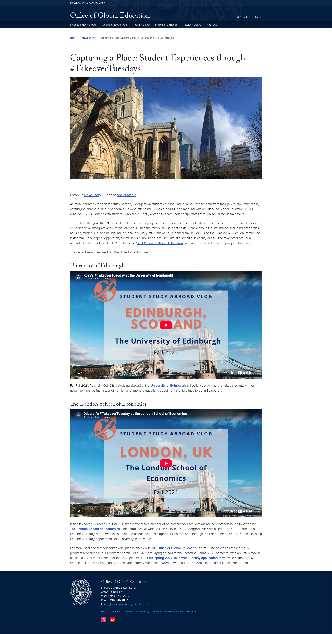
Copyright (116, 611)
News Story (88, 37)
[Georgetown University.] (87, 3)
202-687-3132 (119, 600)
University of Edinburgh (168, 386)
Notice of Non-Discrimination (168, 611)
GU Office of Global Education (160, 243)
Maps (104, 611)
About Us (212, 24)
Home (73, 37)
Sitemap (191, 611)
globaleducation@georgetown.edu (130, 604)
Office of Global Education (110, 16)
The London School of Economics (95, 529)
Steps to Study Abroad (83, 24)
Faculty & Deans (192, 24)
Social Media (126, 195)
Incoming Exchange (166, 24)
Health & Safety (141, 24)
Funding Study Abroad (114, 24)
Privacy (128, 611)
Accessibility (142, 611)
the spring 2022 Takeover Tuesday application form (187, 558)
